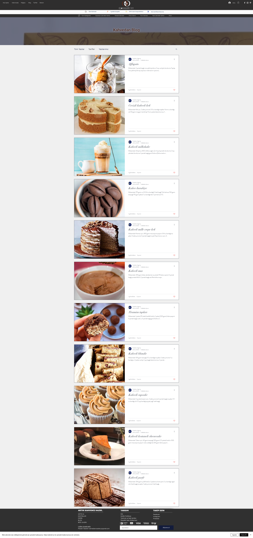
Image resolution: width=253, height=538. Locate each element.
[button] (238, 3)
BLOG (80, 520)
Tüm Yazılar (79, 49)
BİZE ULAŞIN (82, 522)
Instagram (156, 516)
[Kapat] (250, 534)
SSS (122, 514)
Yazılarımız (103, 49)
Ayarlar (234, 535)
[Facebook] (245, 3)
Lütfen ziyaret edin (84, 526)
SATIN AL (81, 514)
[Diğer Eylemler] (175, 59)
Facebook (156, 514)
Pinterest (156, 518)
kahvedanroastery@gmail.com (99, 528)
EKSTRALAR (82, 516)
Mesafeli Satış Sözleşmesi (129, 520)
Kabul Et (244, 535)
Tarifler (91, 49)
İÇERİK (80, 518)
